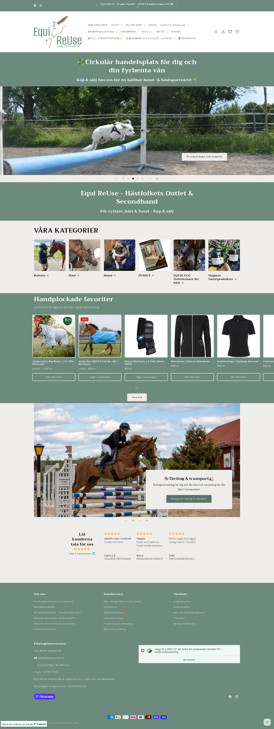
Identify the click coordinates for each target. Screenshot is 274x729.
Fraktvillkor (179, 618)
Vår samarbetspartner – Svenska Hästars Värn (57, 612)
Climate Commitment (45, 629)
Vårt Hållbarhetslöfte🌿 (46, 607)
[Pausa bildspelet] (158, 178)
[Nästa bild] (150, 178)
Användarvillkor (181, 607)
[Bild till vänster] (130, 388)
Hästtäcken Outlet (195, 499)
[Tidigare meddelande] (96, 6)
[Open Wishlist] (230, 31)
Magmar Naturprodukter (220, 277)
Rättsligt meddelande (184, 624)
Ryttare (39, 275)
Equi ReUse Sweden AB (52, 723)
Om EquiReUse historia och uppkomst (53, 601)
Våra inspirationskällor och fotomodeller (54, 618)
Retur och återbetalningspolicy (189, 612)
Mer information (189, 659)
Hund (108, 275)
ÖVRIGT (145, 275)
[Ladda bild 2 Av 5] (128, 178)
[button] (116, 25)
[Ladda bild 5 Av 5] (142, 178)
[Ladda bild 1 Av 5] (123, 178)
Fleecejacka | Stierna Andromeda (190, 361)
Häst (72, 275)
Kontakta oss (110, 607)
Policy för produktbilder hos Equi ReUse (54, 624)
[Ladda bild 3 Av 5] (133, 178)
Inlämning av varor (113, 618)
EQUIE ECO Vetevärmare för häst (186, 279)
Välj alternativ (54, 377)
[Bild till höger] (143, 388)
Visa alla (137, 397)
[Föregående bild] (115, 178)
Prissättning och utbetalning (118, 624)
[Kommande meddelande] (177, 6)
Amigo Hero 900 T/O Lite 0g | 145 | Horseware (98, 363)
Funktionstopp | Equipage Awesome (238, 361)
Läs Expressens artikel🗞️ (220, 156)
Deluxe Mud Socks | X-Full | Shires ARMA (144, 363)
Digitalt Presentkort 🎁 (115, 612)
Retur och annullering (115, 629)
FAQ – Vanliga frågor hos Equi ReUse (122, 601)
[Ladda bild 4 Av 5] (137, 178)
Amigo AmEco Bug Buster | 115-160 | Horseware (53, 363)
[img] (82, 549)
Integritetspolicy (181, 601)
